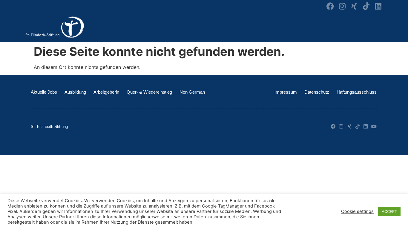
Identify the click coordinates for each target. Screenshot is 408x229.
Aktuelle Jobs (44, 92)
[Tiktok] (366, 6)
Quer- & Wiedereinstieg (149, 92)
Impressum (285, 92)
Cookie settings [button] (357, 211)
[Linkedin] (378, 6)
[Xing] (354, 6)
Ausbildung (75, 92)
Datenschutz (316, 92)
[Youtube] (374, 126)
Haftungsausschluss (357, 92)
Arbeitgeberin (106, 92)
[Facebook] (330, 6)
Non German (192, 92)
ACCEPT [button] (389, 211)
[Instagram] (342, 6)
